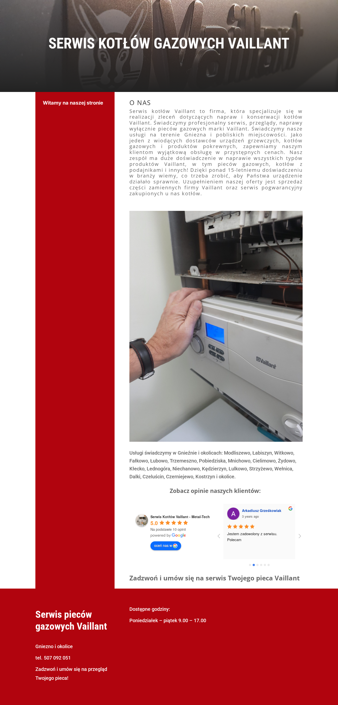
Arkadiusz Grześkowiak (261, 510)
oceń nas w (163, 545)
